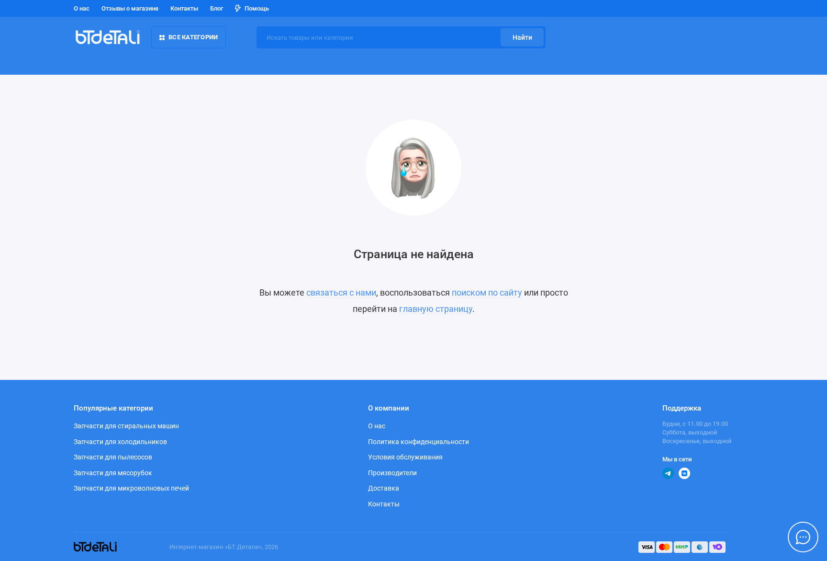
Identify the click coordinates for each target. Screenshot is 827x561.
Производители (392, 473)
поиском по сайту (487, 292)
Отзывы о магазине (129, 8)
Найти (522, 37)
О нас (81, 8)
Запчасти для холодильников (120, 442)
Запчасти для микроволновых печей (131, 488)
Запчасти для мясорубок (113, 473)
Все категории (193, 37)
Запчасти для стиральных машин (126, 426)
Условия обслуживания (405, 457)
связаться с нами (341, 292)
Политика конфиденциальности (418, 442)
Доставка (383, 488)
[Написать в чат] (803, 537)
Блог (216, 8)
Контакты (184, 8)
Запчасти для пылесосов (113, 457)
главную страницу (435, 309)
